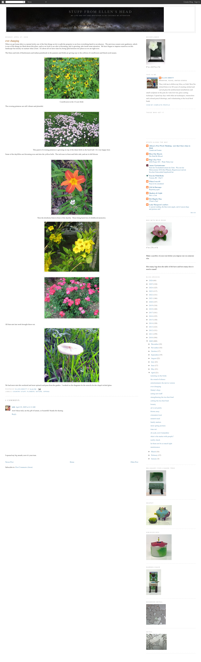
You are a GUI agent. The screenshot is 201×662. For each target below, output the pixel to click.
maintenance (155, 447)
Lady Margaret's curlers (158, 204)
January (154, 458)
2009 (151, 341)
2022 (151, 294)
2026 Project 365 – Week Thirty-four (161, 162)
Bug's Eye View (155, 159)
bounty (153, 404)
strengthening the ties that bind (162, 397)
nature (39, 391)
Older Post (134, 462)
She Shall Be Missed (156, 156)
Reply (14, 414)
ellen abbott (168, 78)
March (153, 451)
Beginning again (154, 189)
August (154, 358)
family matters (156, 422)
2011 (151, 334)
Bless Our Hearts (155, 153)
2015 (151, 319)
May (153, 369)
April (153, 372)
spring (46, 391)
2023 (151, 291)
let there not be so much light (161, 443)
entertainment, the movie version (163, 383)
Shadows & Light (155, 193)
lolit (13, 407)
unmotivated (155, 418)
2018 (151, 309)
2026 (151, 280)
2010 (151, 337)
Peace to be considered (156, 184)
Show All (193, 212)
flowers (31, 391)
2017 (151, 312)
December (155, 344)
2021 (151, 298)
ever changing (156, 386)
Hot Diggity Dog (155, 198)
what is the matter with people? (162, 436)
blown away (155, 411)
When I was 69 (154, 181)
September (155, 354)
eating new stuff (156, 393)
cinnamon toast (156, 415)
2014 (151, 323)
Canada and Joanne (155, 150)
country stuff (19, 391)
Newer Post (9, 462)
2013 (151, 327)
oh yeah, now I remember (160, 433)
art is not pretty (156, 408)
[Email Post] (39, 389)
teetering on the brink (159, 375)
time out (154, 429)
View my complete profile (158, 105)
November (155, 347)
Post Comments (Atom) (24, 467)
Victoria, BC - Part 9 (155, 178)
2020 (151, 302)
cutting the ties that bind (160, 400)
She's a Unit (153, 195)
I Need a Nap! (153, 201)
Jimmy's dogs (155, 390)
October (154, 351)
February (154, 455)
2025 (151, 284)
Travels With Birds (156, 175)
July (153, 362)
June (153, 365)
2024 (151, 287)
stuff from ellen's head (100, 11)
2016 (151, 316)
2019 (151, 305)
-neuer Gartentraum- (157, 165)
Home (72, 462)
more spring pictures (158, 425)
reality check (155, 440)
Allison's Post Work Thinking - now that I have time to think (169, 146)
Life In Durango (155, 187)
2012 (151, 330)
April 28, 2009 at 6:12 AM (25, 407)
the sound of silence (158, 379)
